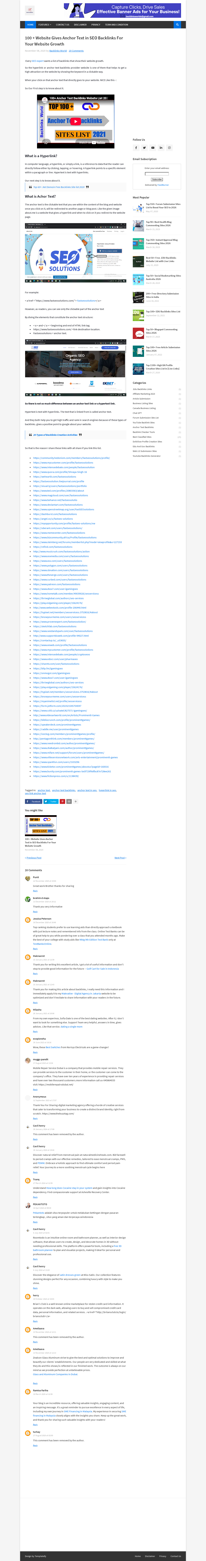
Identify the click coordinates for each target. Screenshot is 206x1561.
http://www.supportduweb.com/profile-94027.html (61, 635)
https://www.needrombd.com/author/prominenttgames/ (64, 743)
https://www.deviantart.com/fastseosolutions (58, 504)
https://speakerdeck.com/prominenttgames (57, 724)
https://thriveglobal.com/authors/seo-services (58, 598)
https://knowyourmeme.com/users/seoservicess (59, 617)
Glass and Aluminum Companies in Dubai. (55, 1374)
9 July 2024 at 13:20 (41, 1270)
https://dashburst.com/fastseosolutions (55, 514)
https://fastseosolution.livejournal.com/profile (58, 481)
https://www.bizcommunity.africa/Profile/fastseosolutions (65, 537)
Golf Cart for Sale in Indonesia (103, 968)
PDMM (41, 1163)
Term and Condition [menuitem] (116, 24)
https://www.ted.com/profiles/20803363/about (58, 490)
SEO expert (38, 60)
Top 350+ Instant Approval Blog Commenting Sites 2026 (162, 241)
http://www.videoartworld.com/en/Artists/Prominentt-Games (66, 715)
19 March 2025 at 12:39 (42, 1394)
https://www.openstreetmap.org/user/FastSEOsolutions (63, 509)
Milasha (37, 1009)
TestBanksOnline (42, 943)
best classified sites (157, 436)
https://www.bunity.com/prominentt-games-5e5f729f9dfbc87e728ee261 (72, 771)
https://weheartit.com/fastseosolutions (54, 476)
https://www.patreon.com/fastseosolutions (56, 584)
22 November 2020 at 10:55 (44, 881)
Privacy (162, 1556)
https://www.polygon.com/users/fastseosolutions (60, 565)
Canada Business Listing (157, 408)
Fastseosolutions (86, 300)
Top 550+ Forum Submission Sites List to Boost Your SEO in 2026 (163, 205)
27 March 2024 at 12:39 (42, 1183)
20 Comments (76, 50)
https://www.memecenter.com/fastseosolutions (59, 532)
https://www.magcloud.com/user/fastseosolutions (60, 495)
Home (138, 1556)
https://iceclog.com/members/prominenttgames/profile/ (64, 733)
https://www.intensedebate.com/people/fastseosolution (64, 467)
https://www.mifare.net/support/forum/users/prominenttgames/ (68, 752)
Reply (35, 890)
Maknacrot (39, 955)
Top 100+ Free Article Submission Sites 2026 (163, 349)
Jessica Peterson (42, 918)
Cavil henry (39, 1125)
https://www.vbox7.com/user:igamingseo (55, 588)
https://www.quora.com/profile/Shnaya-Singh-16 (60, 471)
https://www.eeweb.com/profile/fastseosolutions (60, 645)
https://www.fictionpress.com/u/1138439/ (56, 776)
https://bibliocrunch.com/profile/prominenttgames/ (61, 719)
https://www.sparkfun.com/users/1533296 (56, 762)
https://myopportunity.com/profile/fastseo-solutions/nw (64, 523)
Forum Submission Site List (157, 417)
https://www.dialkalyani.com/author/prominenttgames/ (63, 748)
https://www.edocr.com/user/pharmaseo (55, 659)
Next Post (120, 857)
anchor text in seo (87, 790)
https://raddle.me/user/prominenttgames (56, 729)
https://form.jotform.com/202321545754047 (57, 705)
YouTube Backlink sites (157, 422)
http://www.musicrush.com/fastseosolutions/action (61, 551)
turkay (36, 1431)
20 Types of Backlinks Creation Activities (55, 434)
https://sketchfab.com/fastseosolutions (54, 626)
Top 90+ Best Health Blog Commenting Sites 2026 (159, 223)
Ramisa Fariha (40, 1390)
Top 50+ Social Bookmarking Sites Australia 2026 (163, 277)
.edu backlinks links (157, 389)
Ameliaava (38, 1328)
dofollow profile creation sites (157, 441)
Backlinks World (58, 50)
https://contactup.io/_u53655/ (49, 640)
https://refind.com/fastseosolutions (52, 546)
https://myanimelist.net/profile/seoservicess (57, 701)
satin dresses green (70, 1274)
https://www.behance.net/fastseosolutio (55, 500)
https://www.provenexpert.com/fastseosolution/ (59, 621)
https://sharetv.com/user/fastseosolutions (56, 663)
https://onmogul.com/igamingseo (51, 673)
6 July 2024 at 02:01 (41, 1232)
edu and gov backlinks (157, 446)
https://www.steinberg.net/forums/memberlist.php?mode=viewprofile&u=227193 (77, 542)
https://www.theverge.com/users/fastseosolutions (60, 574)
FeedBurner (163, 184)
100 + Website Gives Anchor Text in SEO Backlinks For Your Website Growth (40, 842)
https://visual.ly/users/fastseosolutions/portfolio (60, 486)
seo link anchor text (35, 793)
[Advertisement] (157, 83)
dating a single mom (71, 1026)
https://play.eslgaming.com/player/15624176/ (58, 602)
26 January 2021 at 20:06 (43, 1013)
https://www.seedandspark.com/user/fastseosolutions (63, 631)
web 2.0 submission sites (157, 451)
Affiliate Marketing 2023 (157, 393)
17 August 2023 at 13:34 (43, 1063)
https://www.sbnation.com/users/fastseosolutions (60, 570)
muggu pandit (40, 1059)
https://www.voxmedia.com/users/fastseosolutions (61, 556)
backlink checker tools (157, 432)
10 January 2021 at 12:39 (43, 959)
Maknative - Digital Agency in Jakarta (81, 993)
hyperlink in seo (107, 790)
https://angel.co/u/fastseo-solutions (53, 518)
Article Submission (157, 398)
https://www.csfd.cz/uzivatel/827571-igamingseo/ (60, 710)
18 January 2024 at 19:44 (43, 1150)
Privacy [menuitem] (95, 24)
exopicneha (39, 1038)
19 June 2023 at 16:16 (42, 1042)
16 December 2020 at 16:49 (44, 922)
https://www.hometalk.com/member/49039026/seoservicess (66, 593)
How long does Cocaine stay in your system (69, 1187)
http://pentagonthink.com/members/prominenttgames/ (63, 738)
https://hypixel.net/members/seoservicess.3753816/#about (65, 612)
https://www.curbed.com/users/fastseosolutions (59, 579)
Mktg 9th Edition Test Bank (94, 939)
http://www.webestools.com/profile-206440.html (59, 607)
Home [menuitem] (30, 24)
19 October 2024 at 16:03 (43, 1299)
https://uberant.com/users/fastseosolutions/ (57, 528)
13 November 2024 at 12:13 (44, 1352)
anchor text (44, 790)
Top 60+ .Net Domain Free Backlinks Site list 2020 (58, 187)
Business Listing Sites (157, 403)
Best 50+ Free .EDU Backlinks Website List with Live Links (161, 259)
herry (36, 1295)
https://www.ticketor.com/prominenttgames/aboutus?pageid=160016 (71, 766)
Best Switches (53, 1047)
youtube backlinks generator (157, 456)
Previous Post (34, 857)
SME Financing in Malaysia (78, 1411)
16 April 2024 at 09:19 (42, 1208)
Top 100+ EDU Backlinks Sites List (163, 311)
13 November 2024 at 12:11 (44, 1332)
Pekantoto (38, 1212)
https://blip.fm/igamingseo (48, 668)
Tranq (36, 1179)
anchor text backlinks (63, 790)
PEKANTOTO (40, 1204)
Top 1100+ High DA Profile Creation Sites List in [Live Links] (162, 367)
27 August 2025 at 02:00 (43, 1435)
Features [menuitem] (43, 24)
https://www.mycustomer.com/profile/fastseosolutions (63, 462)
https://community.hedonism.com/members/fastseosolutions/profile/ (71, 457)
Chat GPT (157, 413)
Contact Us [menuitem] (62, 24)
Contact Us (176, 1556)
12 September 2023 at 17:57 (44, 1100)
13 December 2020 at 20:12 (44, 901)
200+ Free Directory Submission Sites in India (162, 295)
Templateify (40, 1556)
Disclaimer (150, 1556)
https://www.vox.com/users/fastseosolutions (57, 560)
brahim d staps (41, 898)
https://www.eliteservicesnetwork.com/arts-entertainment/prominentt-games (75, 757)
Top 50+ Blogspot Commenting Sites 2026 (162, 331)
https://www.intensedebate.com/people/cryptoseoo (61, 654)
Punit (36, 877)
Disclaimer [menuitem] (80, 24)
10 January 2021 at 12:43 (43, 984)
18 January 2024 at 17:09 (43, 1129)
